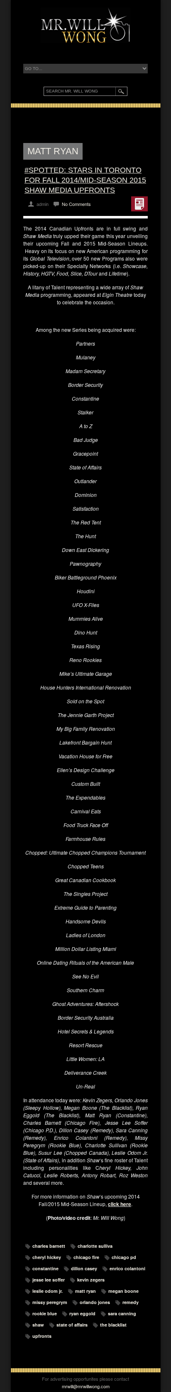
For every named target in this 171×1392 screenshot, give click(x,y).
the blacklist (113, 1325)
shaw (38, 1325)
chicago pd (124, 1257)
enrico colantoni (127, 1268)
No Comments (76, 204)
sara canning (122, 1313)
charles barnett (48, 1246)
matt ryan (85, 1291)
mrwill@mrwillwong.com (86, 1386)
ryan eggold (82, 1313)
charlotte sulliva (95, 1246)
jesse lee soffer (48, 1280)
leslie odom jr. (47, 1291)
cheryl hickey (46, 1257)
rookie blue (44, 1313)
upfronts (41, 1336)
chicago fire (86, 1257)
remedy (130, 1302)
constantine (45, 1268)
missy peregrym (49, 1302)
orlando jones (95, 1302)
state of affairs (72, 1325)
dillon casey (84, 1268)
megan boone (123, 1291)
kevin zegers (91, 1280)
